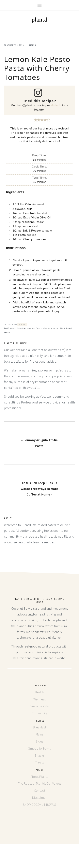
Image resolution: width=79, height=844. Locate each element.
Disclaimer (39, 797)
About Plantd (40, 777)
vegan (7, 332)
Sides (39, 741)
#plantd (56, 105)
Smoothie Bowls (39, 748)
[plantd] (39, 20)
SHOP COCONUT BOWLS (39, 805)
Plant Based (66, 328)
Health (39, 692)
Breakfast (39, 727)
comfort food (34, 328)
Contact (39, 790)
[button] (35, 120)
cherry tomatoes (18, 328)
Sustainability (39, 706)
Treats (39, 762)
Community (39, 713)
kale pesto (47, 328)
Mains (32, 45)
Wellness (39, 699)
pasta (56, 328)
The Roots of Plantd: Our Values (39, 783)
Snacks (39, 755)
